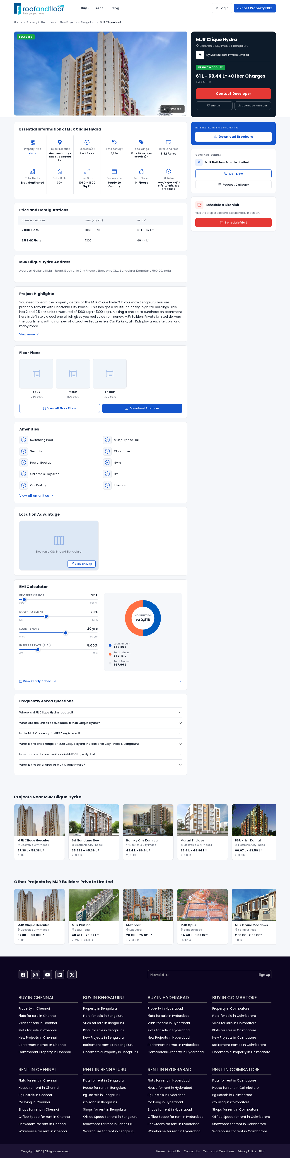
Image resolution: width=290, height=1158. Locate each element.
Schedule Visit (236, 222)
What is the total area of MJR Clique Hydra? (52, 764)
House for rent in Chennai (39, 1087)
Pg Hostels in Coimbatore (232, 1095)
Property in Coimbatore (230, 1008)
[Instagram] (35, 974)
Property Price (31, 595)
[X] (72, 974)
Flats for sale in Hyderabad (168, 1015)
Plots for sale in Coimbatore (234, 1030)
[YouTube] (47, 974)
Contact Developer (233, 93)
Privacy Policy (247, 1151)
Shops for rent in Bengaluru (104, 1109)
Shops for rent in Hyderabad (170, 1109)
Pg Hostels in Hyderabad (167, 1095)
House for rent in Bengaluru (104, 1087)
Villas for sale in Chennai (38, 1023)
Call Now (236, 174)
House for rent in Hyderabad (170, 1087)
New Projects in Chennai (38, 1037)
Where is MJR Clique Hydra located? (46, 712)
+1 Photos (174, 109)
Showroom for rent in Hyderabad (173, 1124)
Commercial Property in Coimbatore (241, 1052)
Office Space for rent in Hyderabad (175, 1116)
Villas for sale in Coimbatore (234, 1023)
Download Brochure (144, 408)
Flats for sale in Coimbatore (234, 1015)
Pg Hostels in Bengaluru (101, 1095)
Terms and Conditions (218, 1151)
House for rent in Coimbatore (235, 1087)
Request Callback (235, 184)
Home (18, 22)
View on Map (83, 564)
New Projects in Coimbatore (234, 1037)
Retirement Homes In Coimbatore (239, 1044)
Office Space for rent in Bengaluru (110, 1116)
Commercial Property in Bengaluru (110, 1052)
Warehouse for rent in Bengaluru (109, 1131)
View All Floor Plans (61, 408)
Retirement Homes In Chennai (42, 1044)
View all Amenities (34, 495)
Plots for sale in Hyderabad (169, 1030)
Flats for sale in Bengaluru (103, 1015)
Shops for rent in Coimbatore (235, 1109)
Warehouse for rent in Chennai (43, 1131)
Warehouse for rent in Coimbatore (239, 1131)
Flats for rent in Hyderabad (169, 1080)
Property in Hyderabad (165, 1008)
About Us (174, 1151)
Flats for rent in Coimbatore (234, 1080)
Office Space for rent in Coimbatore (241, 1116)
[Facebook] (23, 974)
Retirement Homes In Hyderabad (173, 1044)
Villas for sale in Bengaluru (103, 1023)
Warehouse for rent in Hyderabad (174, 1131)
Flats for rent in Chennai (38, 1080)
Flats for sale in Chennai (37, 1015)
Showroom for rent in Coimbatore (239, 1124)
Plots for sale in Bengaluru (103, 1030)
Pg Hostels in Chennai (36, 1095)
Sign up (264, 974)
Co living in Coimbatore (230, 1102)
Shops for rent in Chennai (39, 1109)
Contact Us (192, 1151)
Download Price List (254, 105)
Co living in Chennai (34, 1102)
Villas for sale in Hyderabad (169, 1023)
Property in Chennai (34, 1008)
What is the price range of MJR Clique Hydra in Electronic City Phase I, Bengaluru (79, 744)
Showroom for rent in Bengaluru (108, 1124)
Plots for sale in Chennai (38, 1030)
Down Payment (31, 612)
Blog (262, 1151)
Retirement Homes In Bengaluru (108, 1044)
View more (27, 334)
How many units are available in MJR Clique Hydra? (57, 754)
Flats (32, 153)
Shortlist (216, 105)
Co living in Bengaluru (100, 1102)
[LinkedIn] (59, 974)
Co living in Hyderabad (165, 1102)
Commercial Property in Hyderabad (176, 1052)
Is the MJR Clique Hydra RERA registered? (49, 733)
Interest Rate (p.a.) (35, 645)
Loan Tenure (29, 629)
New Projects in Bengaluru (77, 22)
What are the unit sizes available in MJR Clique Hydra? (59, 723)
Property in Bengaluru (41, 22)
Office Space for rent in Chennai (44, 1116)
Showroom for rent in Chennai (42, 1124)
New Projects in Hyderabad (169, 1037)
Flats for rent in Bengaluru (103, 1080)
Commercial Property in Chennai (45, 1052)
